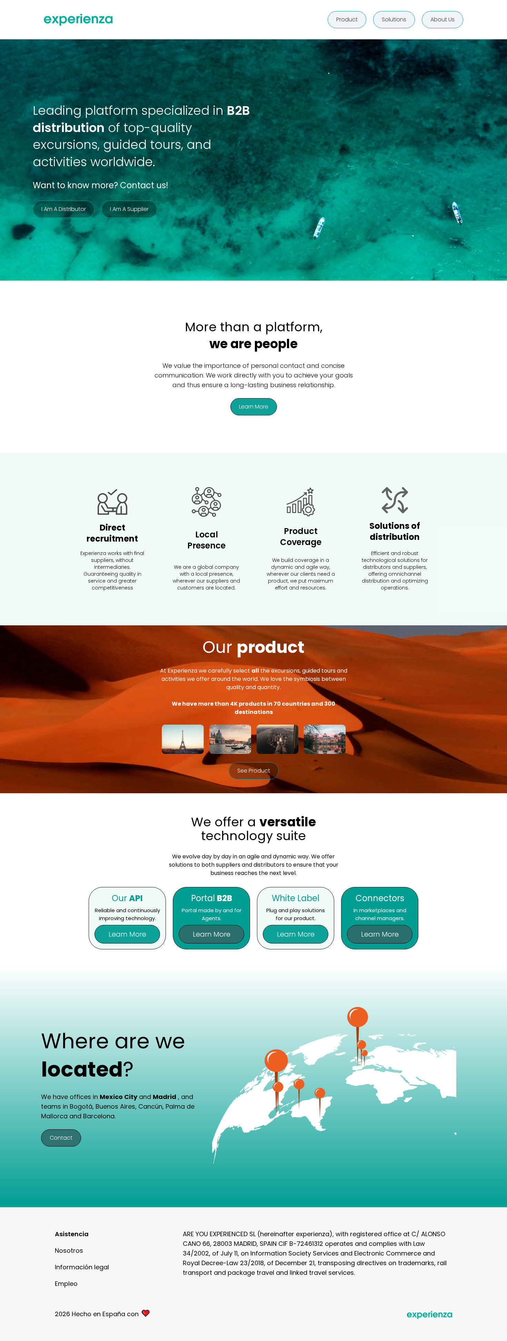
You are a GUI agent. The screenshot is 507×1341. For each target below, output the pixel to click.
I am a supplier (129, 209)
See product (253, 771)
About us (442, 19)
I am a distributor (63, 209)
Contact (61, 1138)
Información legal (82, 1267)
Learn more (253, 407)
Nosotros (69, 1250)
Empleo (66, 1283)
